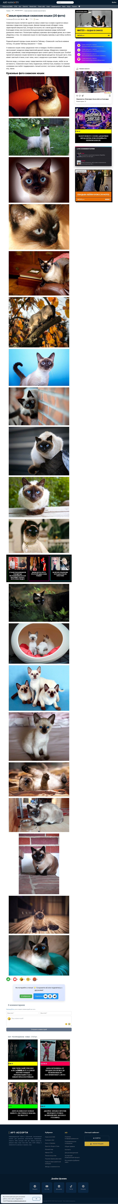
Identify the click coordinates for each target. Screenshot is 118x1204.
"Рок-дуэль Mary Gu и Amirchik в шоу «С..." (93, 46)
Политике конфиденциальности (16, 1201)
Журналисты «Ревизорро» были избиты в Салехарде (92, 99)
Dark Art (25, 6)
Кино (63, 6)
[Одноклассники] (50, 996)
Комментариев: (81, 101)
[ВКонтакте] (45, 996)
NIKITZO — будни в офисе (90, 30)
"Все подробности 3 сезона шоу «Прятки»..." (94, 51)
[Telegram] (54, 996)
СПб (15, 6)
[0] (8, 979)
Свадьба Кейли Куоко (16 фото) (93, 194)
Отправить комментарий (39, 1029)
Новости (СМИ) (7, 6)
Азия (48, 6)
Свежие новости (84, 68)
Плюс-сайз (41, 6)
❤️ (105, 92)
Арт (20, 6)
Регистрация (98, 1144)
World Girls (32, 6)
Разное (74, 6)
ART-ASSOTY (11, 2)
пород (25, 25)
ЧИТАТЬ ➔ (80, 35)
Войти (114, 2)
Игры (68, 6)
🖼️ (69, 1024)
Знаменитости (56, 6)
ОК (36, 1198)
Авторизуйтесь (10, 1009)
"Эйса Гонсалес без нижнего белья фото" (93, 60)
